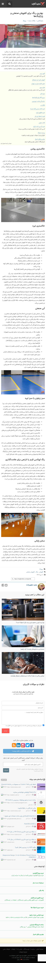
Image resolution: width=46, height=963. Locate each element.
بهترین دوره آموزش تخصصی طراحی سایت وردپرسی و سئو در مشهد (25, 916)
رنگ (37, 572)
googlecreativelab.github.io (14, 819)
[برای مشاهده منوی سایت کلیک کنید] (3, 4)
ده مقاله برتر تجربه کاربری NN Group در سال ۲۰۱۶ (21, 832)
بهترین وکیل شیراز (40, 139)
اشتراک (6, 770)
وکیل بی (42, 105)
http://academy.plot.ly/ (13, 795)
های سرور (42, 87)
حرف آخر (42, 94)
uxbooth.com (10, 842)
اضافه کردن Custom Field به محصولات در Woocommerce (18, 784)
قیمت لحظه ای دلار (40, 116)
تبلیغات (13, 949)
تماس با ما (19, 949)
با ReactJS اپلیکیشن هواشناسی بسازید (24, 792)
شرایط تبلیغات (23, 952)
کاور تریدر (42, 74)
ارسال (5, 731)
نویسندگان (26, 949)
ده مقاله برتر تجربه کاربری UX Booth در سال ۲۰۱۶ (21, 839)
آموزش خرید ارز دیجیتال (38, 80)
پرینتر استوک (41, 133)
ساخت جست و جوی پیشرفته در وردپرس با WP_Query (20, 800)
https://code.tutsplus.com (14, 787)
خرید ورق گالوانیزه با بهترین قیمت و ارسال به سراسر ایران (27, 874)
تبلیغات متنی (6, 949)
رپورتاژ (41, 569)
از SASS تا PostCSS (30, 824)
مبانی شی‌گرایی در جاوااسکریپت (27, 808)
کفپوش (41, 572)
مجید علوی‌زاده (31, 585)
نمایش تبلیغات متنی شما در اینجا (32, 941)
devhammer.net (11, 860)
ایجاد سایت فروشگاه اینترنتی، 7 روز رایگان (32, 926)
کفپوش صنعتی (30, 572)
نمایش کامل (4, 780)
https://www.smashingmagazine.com (17, 803)
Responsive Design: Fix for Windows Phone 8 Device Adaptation (19, 856)
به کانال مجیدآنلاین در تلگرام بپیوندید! (21, 751)
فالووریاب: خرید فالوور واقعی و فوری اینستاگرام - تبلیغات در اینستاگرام (24, 899)
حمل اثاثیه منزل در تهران (38, 84)
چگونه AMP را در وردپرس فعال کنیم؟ (25, 847)
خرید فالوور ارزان (40, 113)
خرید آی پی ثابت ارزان (39, 126)
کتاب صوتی (42, 123)
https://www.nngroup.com (14, 834)
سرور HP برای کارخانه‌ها (38, 98)
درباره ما (33, 949)
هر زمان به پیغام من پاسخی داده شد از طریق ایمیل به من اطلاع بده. (23, 726)
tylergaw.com (10, 827)
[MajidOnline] (38, 4)
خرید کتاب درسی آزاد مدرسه (37, 109)
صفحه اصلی (39, 949)
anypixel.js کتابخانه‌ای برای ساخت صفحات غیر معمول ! (20, 816)
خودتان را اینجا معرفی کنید (6, 143)
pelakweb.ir (10, 850)
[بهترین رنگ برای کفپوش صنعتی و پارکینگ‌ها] (23, 36)
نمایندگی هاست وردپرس (38, 101)
